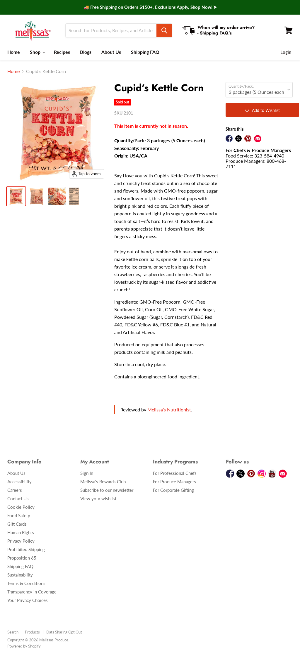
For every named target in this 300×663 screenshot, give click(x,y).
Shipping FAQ (145, 52)
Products (32, 632)
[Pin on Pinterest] (247, 138)
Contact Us (18, 498)
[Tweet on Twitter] (238, 138)
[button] (262, 110)
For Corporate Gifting (173, 490)
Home (13, 52)
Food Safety (18, 515)
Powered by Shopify (24, 646)
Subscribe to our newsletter (106, 490)
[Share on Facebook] (229, 138)
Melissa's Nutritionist (169, 409)
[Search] (164, 30)
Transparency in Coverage (32, 591)
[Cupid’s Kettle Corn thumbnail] (16, 196)
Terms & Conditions (26, 583)
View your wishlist (98, 498)
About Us (111, 52)
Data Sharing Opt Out (64, 632)
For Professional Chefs (175, 473)
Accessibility (19, 481)
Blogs (85, 52)
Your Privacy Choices (27, 600)
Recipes (62, 52)
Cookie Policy (21, 507)
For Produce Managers (174, 481)
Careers (14, 490)
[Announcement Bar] (150, 7)
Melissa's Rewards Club (103, 481)
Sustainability (20, 574)
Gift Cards (17, 524)
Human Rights (20, 532)
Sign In (86, 473)
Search (12, 632)
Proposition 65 (21, 557)
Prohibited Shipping (26, 549)
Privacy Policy (21, 540)
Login (285, 52)
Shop (36, 52)
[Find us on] (258, 139)
